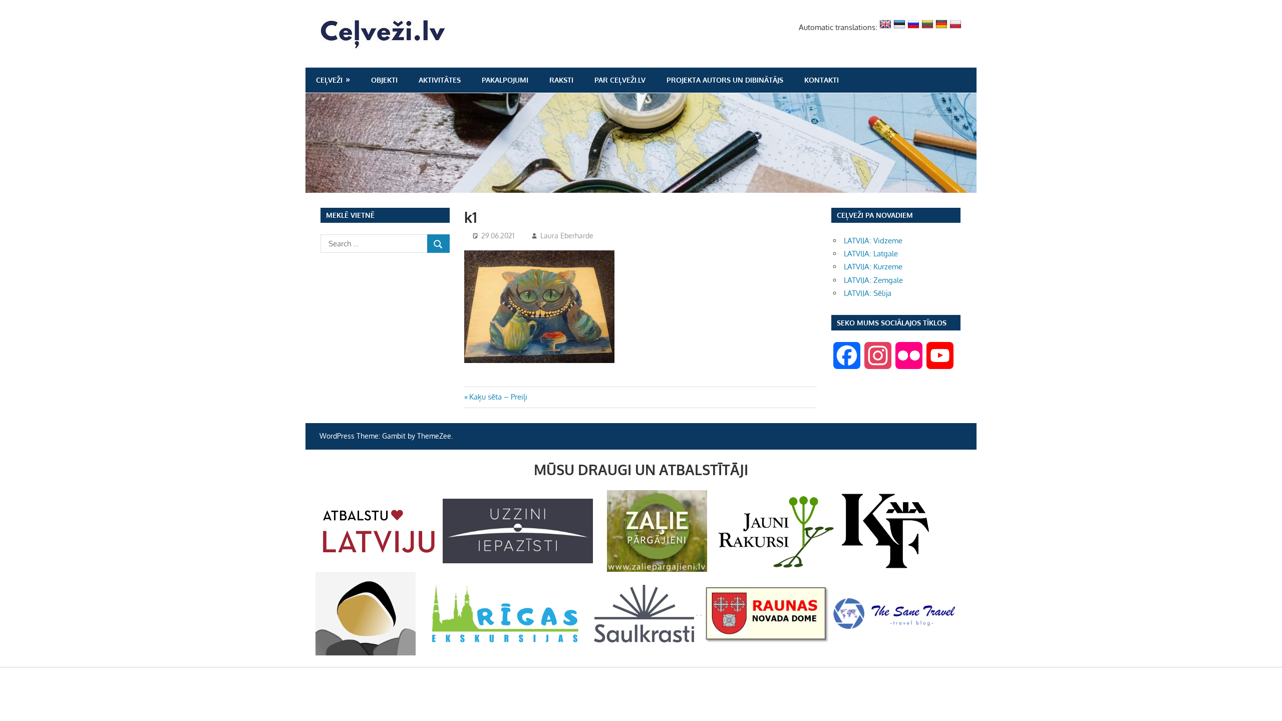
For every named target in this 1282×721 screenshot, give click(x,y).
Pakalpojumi (505, 80)
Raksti (561, 80)
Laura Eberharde (566, 235)
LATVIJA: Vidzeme (873, 240)
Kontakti (821, 80)
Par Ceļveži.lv (620, 80)
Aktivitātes (440, 80)
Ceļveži (329, 80)
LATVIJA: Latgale (871, 253)
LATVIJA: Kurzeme (873, 266)
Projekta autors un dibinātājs (725, 80)
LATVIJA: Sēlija (867, 293)
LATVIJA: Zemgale (873, 280)
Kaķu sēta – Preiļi (498, 397)
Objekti (384, 80)
